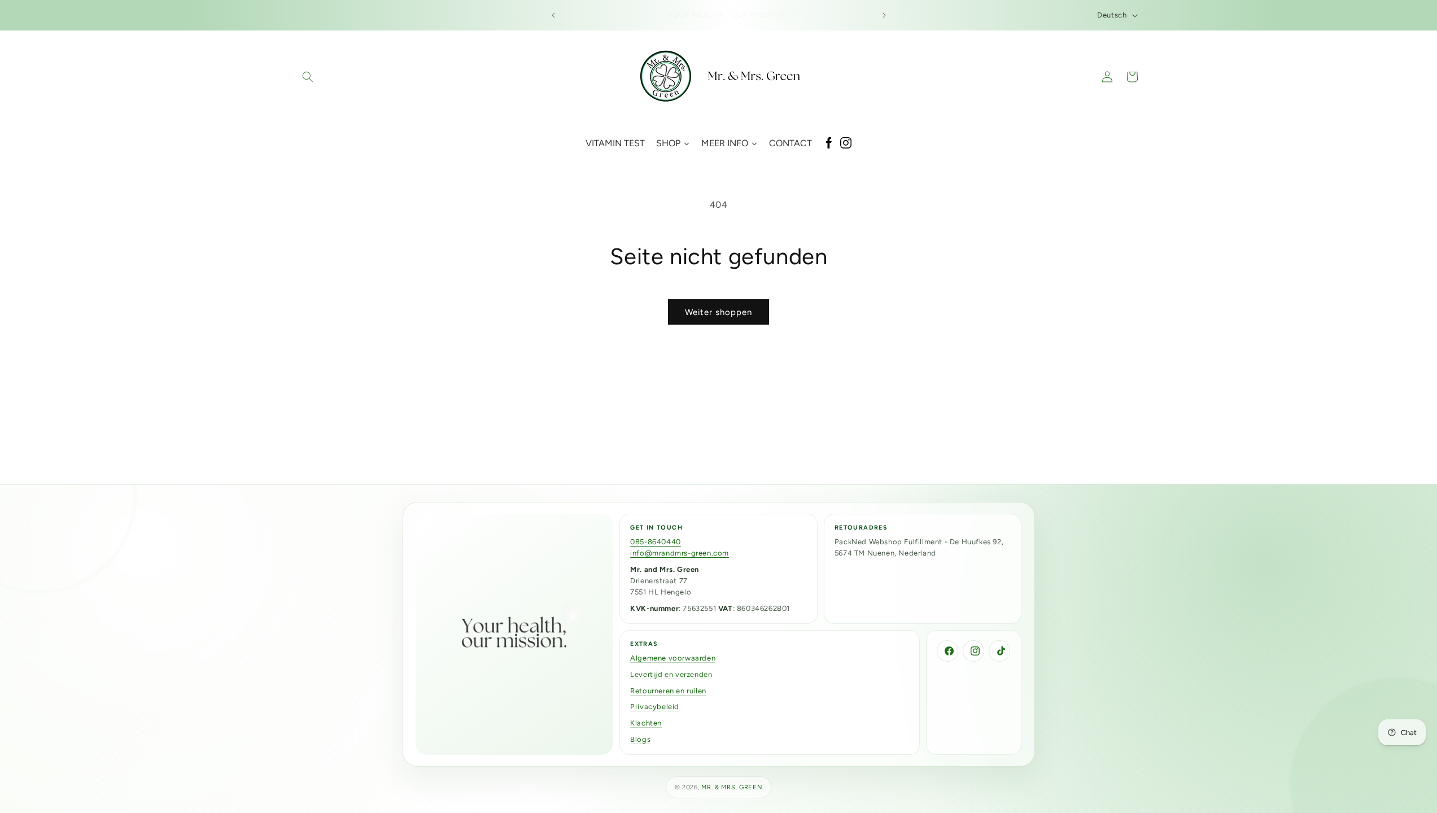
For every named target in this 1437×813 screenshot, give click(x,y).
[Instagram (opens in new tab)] (845, 143)
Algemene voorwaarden (672, 658)
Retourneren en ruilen (668, 691)
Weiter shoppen (718, 312)
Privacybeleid (654, 706)
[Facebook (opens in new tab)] (829, 143)
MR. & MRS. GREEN (731, 787)
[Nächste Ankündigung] (884, 15)
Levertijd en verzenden (671, 674)
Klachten (646, 723)
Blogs (640, 739)
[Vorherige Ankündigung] (553, 15)
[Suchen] (307, 76)
